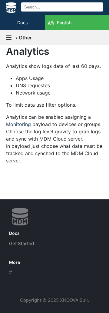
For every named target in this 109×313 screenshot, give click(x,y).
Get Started (21, 243)
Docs (22, 22)
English (64, 22)
